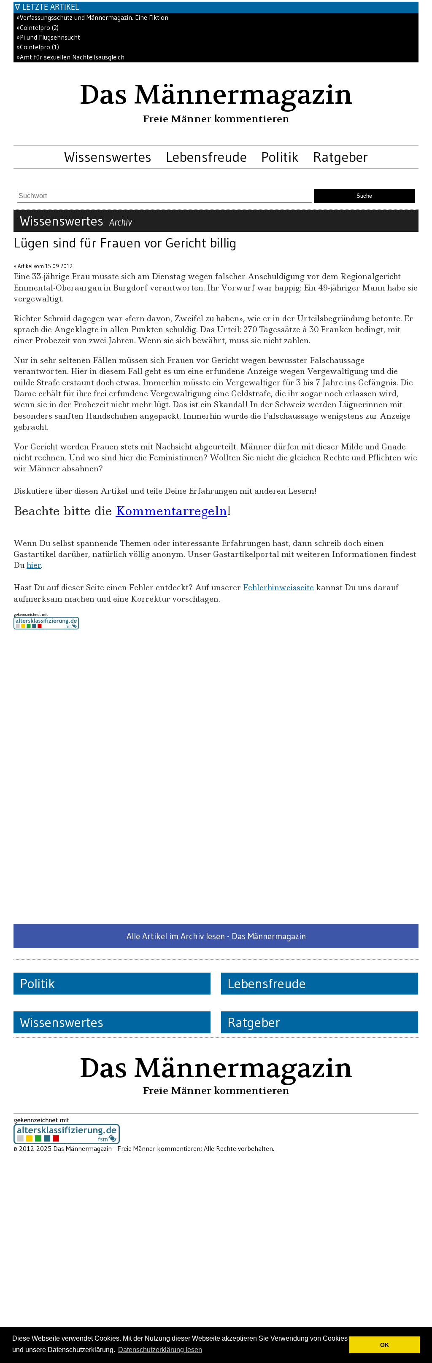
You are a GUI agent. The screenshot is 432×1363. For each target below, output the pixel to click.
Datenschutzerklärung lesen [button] (160, 1349)
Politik (280, 157)
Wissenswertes (107, 157)
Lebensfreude (206, 157)
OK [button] (384, 1344)
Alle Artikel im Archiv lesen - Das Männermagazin (216, 936)
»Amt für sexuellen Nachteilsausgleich (70, 57)
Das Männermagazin (216, 95)
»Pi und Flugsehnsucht (48, 37)
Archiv (120, 222)
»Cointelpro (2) (37, 28)
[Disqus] (216, 776)
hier (34, 565)
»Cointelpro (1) (37, 47)
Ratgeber (340, 157)
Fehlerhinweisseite (278, 587)
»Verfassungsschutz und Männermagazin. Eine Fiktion (92, 17)
